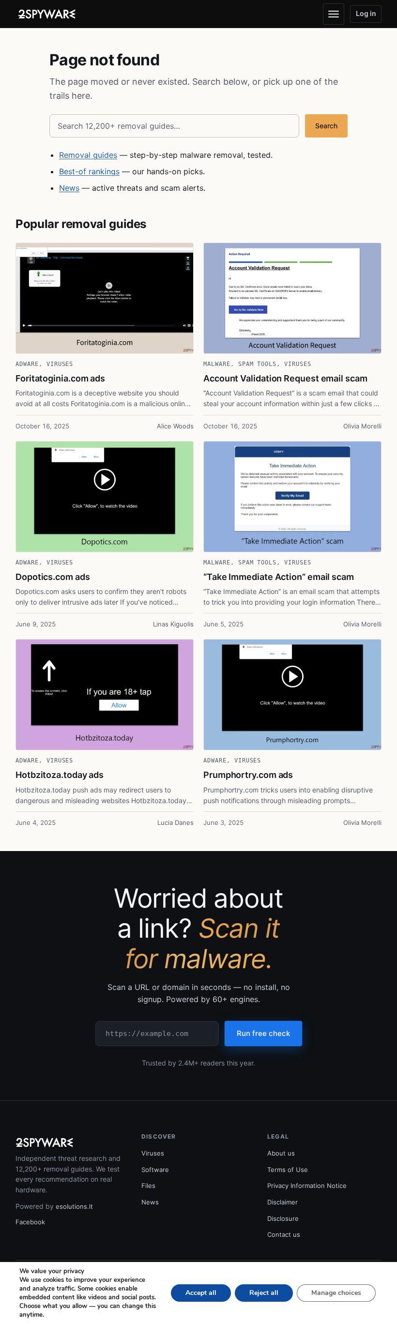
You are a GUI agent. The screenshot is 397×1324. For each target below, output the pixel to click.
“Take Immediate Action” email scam (278, 577)
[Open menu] (333, 14)
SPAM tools (257, 364)
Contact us (283, 1234)
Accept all (200, 1292)
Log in (366, 13)
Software (155, 1169)
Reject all (263, 1292)
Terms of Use (287, 1169)
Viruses (60, 364)
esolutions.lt (74, 1206)
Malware (216, 364)
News (69, 188)
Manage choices (336, 1292)
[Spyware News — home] (47, 14)
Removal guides (88, 155)
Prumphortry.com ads (248, 775)
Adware (27, 364)
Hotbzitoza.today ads (59, 775)
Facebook (30, 1222)
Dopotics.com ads (52, 577)
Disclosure (283, 1218)
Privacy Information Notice (307, 1185)
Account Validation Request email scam (285, 378)
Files (148, 1185)
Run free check (263, 1033)
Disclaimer (282, 1202)
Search (326, 126)
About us (281, 1153)
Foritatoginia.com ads (60, 378)
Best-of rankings (89, 171)
